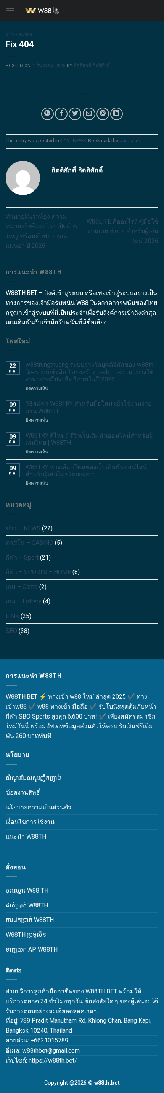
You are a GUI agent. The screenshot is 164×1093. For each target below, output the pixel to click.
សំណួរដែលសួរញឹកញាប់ (33, 778)
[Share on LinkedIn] (116, 114)
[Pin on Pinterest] (102, 114)
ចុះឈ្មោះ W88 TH (27, 890)
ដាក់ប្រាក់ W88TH (27, 905)
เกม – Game (22, 586)
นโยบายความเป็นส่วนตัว (38, 807)
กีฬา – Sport (22, 557)
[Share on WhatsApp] (47, 114)
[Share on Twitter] (75, 114)
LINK (12, 616)
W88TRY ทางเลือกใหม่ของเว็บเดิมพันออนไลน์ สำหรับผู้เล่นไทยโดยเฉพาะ (86, 470)
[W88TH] (82, 10)
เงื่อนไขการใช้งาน (30, 821)
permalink (130, 140)
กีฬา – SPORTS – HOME (38, 572)
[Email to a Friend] (89, 114)
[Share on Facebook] (61, 114)
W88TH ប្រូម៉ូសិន (26, 934)
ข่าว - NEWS (19, 34)
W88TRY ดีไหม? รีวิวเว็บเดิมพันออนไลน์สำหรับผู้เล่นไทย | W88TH (89, 439)
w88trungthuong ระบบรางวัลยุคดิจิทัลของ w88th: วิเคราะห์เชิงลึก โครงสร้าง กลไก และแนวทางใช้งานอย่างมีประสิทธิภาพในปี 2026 (90, 372)
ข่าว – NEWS (23, 528)
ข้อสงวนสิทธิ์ (23, 792)
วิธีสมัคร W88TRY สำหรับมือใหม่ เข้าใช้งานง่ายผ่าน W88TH (88, 407)
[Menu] (10, 10)
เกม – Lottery (24, 601)
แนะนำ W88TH (26, 836)
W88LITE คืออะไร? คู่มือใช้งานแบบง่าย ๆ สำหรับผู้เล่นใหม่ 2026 (122, 231)
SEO (11, 631)
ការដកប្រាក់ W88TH (30, 919)
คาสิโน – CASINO (29, 542)
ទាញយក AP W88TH (32, 949)
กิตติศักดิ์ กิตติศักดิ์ (92, 65)
